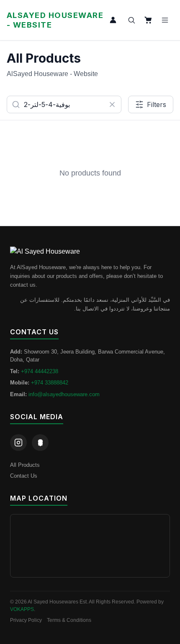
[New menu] (165, 20)
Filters (156, 104)
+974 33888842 (49, 382)
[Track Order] (113, 20)
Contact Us (23, 476)
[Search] (131, 20)
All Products (25, 465)
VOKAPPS (22, 609)
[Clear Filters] (112, 104)
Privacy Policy (26, 620)
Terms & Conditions (69, 620)
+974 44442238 (39, 371)
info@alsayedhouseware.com (64, 394)
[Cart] (148, 20)
